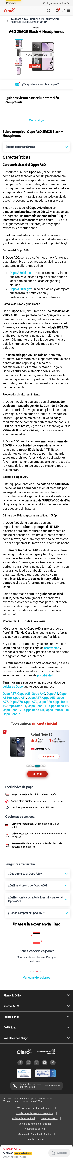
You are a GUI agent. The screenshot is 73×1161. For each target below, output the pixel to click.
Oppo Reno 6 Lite (57, 765)
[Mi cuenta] (63, 10)
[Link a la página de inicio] (4, 20)
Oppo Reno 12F (13, 765)
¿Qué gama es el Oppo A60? (25, 929)
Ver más (37, 829)
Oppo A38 (24, 749)
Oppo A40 (38, 749)
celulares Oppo (13, 742)
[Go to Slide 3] (19, 62)
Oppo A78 (16, 757)
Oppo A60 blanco (21, 328)
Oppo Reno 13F (34, 765)
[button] (58, 3)
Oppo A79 (30, 757)
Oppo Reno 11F (37, 761)
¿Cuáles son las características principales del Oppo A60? (35, 954)
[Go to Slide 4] (19, 71)
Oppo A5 (52, 749)
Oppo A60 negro (20, 344)
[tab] (28, 821)
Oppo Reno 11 (16, 761)
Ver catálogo (36, 175)
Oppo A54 (19, 753)
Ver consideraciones (36, 1033)
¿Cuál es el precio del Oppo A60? (27, 941)
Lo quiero (48, 812)
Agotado (62, 1152)
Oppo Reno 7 (11, 769)
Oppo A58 (49, 753)
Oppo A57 (34, 753)
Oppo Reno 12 (58, 761)
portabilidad (45, 731)
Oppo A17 (9, 749)
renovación (51, 703)
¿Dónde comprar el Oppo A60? (26, 968)
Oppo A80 (45, 757)
